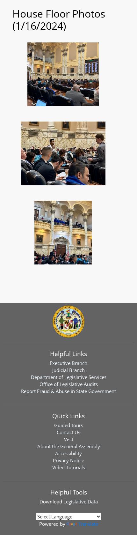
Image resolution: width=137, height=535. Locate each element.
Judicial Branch (68, 370)
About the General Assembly (68, 446)
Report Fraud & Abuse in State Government (68, 391)
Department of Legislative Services (68, 377)
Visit (68, 439)
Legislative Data (80, 501)
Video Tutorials (68, 467)
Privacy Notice (68, 460)
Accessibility (68, 453)
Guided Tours (68, 425)
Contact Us (68, 432)
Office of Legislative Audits (69, 384)
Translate (88, 524)
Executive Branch (68, 363)
